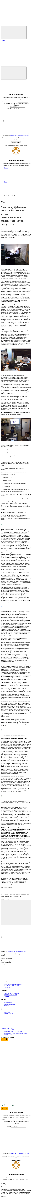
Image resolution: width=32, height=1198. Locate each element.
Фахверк (6, 1005)
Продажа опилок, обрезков (11, 993)
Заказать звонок (16, 142)
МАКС (26, 103)
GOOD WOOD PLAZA (10, 995)
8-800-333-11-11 (5, 1029)
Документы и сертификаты (11, 985)
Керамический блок (9, 1004)
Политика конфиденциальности (13, 984)
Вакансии (6, 996)
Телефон (8, 108)
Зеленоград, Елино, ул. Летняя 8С (13, 1031)
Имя (8, 106)
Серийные (7, 1012)
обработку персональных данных (19, 135)
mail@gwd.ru (13, 1029)
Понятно (3, 1196)
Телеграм (20, 103)
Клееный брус (8, 1002)
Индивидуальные (9, 1013)
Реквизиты (7, 987)
